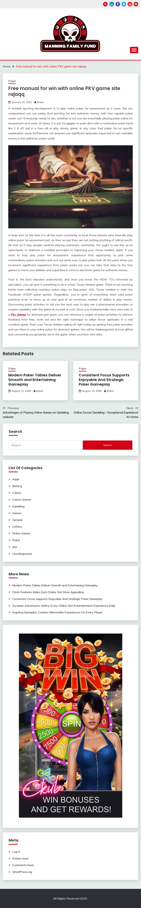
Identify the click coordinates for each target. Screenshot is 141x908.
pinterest (136, 4)
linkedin (111, 4)
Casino (16, 493)
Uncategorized (22, 553)
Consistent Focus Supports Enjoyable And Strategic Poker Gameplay (104, 380)
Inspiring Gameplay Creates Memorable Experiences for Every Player (57, 612)
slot (14, 547)
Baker (40, 102)
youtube (130, 4)
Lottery (17, 526)
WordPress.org (22, 872)
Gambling (18, 506)
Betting (17, 486)
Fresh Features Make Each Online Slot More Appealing (48, 592)
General (17, 520)
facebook (117, 4)
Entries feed (20, 858)
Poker (12, 81)
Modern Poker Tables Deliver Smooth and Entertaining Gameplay (34, 380)
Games (16, 513)
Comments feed (22, 865)
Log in (16, 851)
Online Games (21, 533)
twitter (124, 4)
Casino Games (21, 499)
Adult (15, 479)
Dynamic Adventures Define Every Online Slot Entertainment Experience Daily (63, 605)
